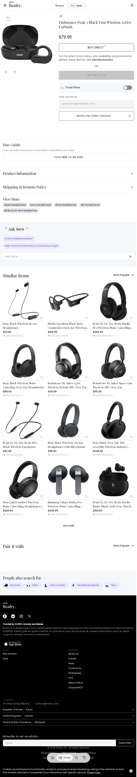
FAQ (70, 677)
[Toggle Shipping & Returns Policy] (132, 187)
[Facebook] (5, 616)
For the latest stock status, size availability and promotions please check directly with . (95, 58)
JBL (61, 16)
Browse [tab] (59, 5)
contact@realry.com (47, 703)
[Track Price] (127, 87)
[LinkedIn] (13, 616)
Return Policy (75, 682)
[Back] (8, 17)
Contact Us (74, 668)
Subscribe (125, 743)
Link (53, 757)
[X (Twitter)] (29, 616)
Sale (5, 658)
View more (68, 525)
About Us (73, 653)
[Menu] (5, 5)
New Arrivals (10, 653)
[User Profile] (132, 5)
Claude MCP (75, 687)
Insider (72, 658)
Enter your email (68, 96)
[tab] (77, 5)
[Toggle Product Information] (132, 173)
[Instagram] (21, 616)
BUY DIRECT (96, 47)
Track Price (72, 87)
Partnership (74, 673)
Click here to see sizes (68, 157)
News (71, 663)
